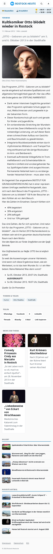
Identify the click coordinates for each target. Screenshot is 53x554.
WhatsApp (8, 314)
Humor (6, 300)
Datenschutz (18, 543)
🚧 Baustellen (7, 11)
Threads (7, 319)
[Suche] (41, 3)
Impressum (6, 543)
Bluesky (18, 319)
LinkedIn (38, 314)
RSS (27, 543)
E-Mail (27, 319)
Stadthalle (32, 300)
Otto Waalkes (18, 300)
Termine (6, 18)
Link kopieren (40, 319)
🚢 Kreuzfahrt (22, 11)
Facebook (21, 314)
